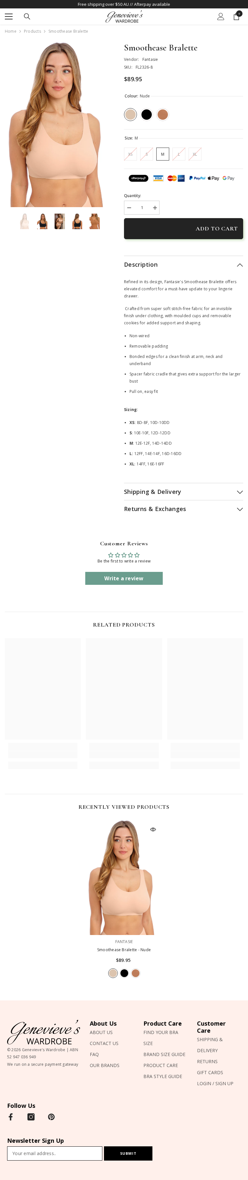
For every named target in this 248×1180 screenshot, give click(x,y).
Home (10, 31)
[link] (43, 754)
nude (113, 973)
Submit (128, 1153)
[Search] (27, 16)
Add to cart (217, 228)
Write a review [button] (123, 578)
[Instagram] (31, 1117)
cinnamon (135, 973)
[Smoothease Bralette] (124, 877)
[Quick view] (153, 829)
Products (32, 31)
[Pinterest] (51, 1117)
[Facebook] (10, 1117)
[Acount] (220, 16)
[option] (59, 124)
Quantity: (132, 195)
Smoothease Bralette (124, 949)
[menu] (9, 16)
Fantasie (150, 59)
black (124, 973)
